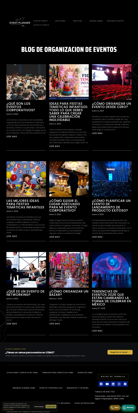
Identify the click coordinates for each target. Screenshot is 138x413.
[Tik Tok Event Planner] (125, 384)
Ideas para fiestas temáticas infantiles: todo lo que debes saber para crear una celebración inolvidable (68, 111)
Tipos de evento (40, 21)
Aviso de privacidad (85, 403)
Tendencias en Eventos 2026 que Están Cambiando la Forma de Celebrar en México (111, 298)
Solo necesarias (39, 406)
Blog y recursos (62, 403)
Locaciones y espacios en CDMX (22, 373)
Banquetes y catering (78, 388)
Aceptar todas (51, 406)
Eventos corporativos (51, 388)
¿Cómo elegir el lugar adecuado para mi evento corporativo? (64, 205)
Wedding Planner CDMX (24, 388)
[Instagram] (119, 384)
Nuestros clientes (115, 21)
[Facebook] (101, 384)
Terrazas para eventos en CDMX (57, 373)
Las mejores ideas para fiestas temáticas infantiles (25, 204)
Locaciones (60, 21)
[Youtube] (107, 384)
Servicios (77, 21)
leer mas (11, 136)
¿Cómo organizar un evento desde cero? (111, 105)
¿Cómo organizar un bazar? (68, 293)
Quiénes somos (96, 21)
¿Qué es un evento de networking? (25, 293)
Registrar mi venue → (120, 352)
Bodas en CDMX (85, 373)
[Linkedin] (113, 384)
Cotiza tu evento (41, 25)
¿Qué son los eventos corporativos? (20, 106)
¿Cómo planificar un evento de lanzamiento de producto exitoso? (111, 205)
